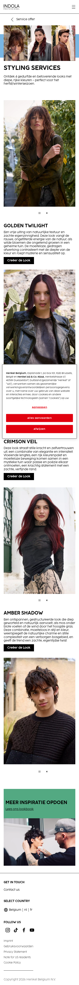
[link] (31, 910)
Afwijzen (39, 429)
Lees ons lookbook (20, 809)
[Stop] (39, 213)
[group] (39, 159)
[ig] (8, 930)
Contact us (11, 890)
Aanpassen (39, 407)
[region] (39, 401)
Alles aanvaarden (39, 418)
